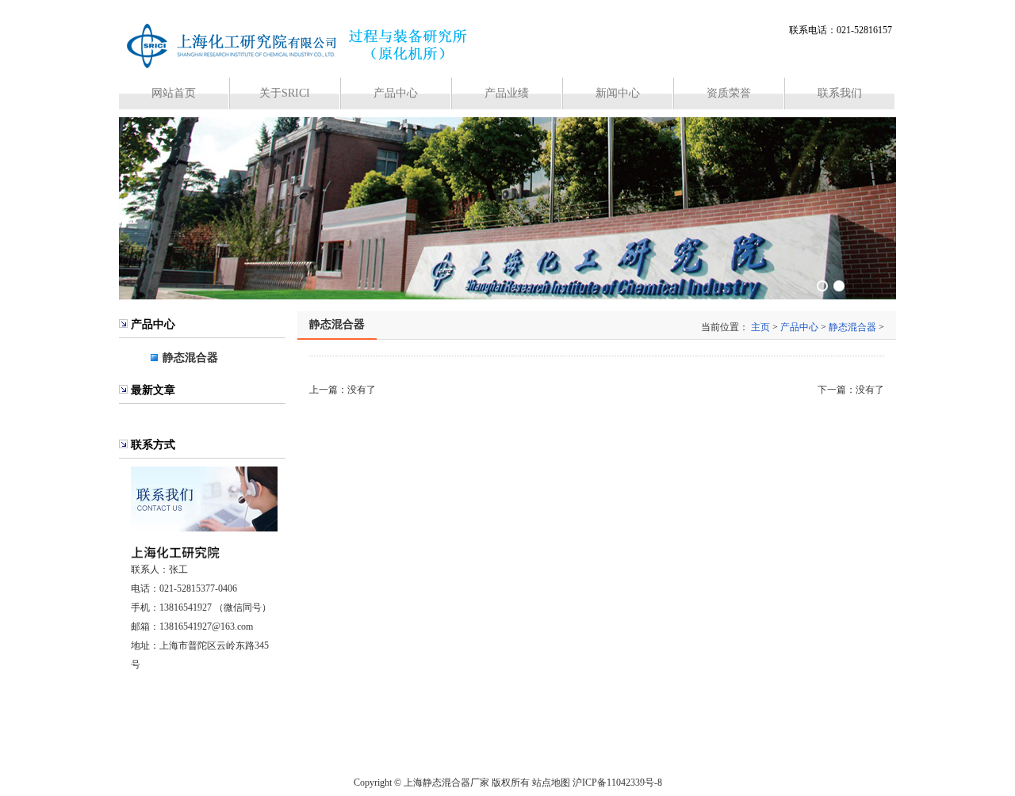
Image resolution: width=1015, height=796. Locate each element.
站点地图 (551, 782)
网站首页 (173, 93)
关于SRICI (284, 93)
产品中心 (395, 93)
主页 (760, 327)
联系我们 (840, 93)
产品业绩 (507, 93)
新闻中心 (618, 93)
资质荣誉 (729, 93)
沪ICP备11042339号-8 (617, 782)
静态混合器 (190, 358)
